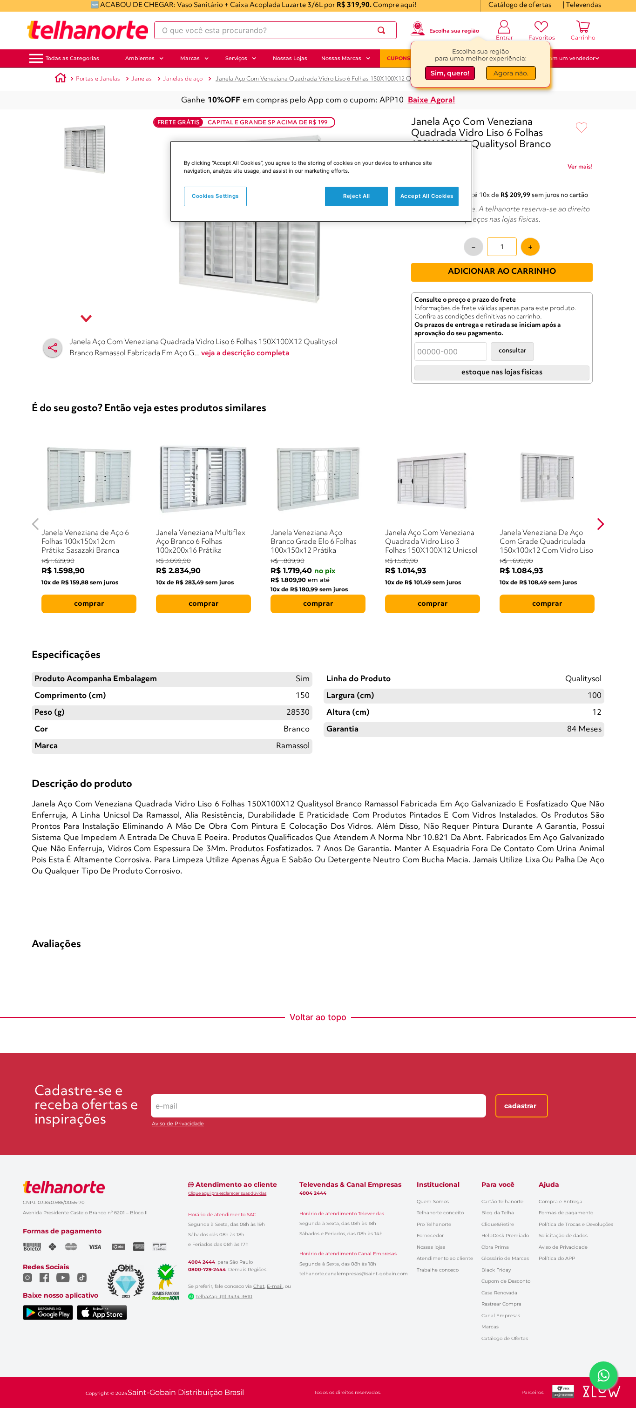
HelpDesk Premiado (505, 1235)
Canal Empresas (500, 1316)
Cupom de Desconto (505, 1281)
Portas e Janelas (98, 79)
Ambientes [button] (140, 58)
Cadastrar (520, 1106)
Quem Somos (433, 1201)
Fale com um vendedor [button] (564, 58)
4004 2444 (201, 1262)
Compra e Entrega (560, 1201)
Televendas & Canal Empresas (350, 1184)
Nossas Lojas (290, 58)
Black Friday (496, 1270)
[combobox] (275, 30)
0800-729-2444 (207, 1270)
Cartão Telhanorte (502, 1201)
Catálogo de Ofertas (504, 1338)
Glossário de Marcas (505, 1258)
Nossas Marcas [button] (341, 58)
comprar (89, 604)
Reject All (356, 196)
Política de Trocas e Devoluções (576, 1224)
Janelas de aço (183, 79)
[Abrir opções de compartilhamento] (52, 347)
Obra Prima (495, 1247)
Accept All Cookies (426, 196)
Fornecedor (430, 1235)
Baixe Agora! (431, 100)
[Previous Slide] (35, 524)
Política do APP (557, 1258)
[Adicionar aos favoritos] (581, 128)
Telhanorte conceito (440, 1213)
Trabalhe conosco (438, 1270)
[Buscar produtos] (383, 30)
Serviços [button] (236, 58)
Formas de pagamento (566, 1213)
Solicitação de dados (563, 1235)
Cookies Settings (215, 196)
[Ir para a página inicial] (87, 30)
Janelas (141, 79)
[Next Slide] (600, 524)
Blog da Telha (497, 1213)
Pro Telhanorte (434, 1224)
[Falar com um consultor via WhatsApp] (603, 1375)
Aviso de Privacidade (178, 1124)
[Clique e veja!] (580, 168)
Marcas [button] (190, 58)
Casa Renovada (499, 1293)
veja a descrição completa (245, 353)
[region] (321, 181)
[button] (72, 58)
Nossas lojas (431, 1247)
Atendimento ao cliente (445, 1258)
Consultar (512, 351)
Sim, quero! (450, 73)
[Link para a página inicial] (60, 79)
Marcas (490, 1327)
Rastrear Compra (501, 1304)
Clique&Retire (497, 1224)
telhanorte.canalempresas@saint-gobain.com (353, 1274)
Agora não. (511, 73)
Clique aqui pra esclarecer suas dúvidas (227, 1193)
